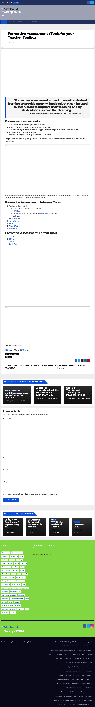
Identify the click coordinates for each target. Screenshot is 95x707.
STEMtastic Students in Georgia (57, 524)
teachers (18, 605)
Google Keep (13, 228)
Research (83, 683)
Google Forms (13, 244)
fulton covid (5, 574)
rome (27, 598)
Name (5, 458)
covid (21, 556)
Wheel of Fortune (14, 226)
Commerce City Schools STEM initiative (76, 662)
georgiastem (6, 584)
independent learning (21, 588)
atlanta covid (6, 553)
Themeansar (33, 642)
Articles (33, 22)
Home (11, 22)
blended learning (17, 553)
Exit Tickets (16, 211)
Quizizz (11, 241)
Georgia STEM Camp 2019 (66, 675)
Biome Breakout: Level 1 (56, 650)
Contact (22, 22)
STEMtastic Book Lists (86, 692)
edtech (17, 563)
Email (5, 470)
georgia (25, 574)
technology (5, 612)
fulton (22, 570)
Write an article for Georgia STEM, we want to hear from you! (75, 704)
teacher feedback (7, 605)
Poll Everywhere (14, 218)
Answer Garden (14, 221)
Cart (91, 658)
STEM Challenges (87, 687)
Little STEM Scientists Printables (62, 683)
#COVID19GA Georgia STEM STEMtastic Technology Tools (76, 642)
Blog (50, 654)
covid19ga (19, 560)
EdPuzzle (12, 239)
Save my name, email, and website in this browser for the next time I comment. (31, 494)
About (74, 646)
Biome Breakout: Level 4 (85, 650)
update (13, 612)
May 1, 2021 (33, 530)
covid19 (11, 560)
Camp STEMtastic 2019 (59, 654)
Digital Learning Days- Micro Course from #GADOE (17, 395)
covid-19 (4, 560)
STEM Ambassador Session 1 (73, 687)
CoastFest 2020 (79, 525)
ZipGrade (12, 236)
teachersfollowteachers (9, 609)
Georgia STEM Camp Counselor (83, 675)
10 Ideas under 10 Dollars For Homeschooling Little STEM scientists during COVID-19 (47, 390)
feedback (15, 567)
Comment (7, 419)
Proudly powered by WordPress (10, 642)
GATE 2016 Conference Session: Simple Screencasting (77, 671)
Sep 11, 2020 (56, 530)
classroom (5, 556)
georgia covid (20, 577)
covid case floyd (7, 563)
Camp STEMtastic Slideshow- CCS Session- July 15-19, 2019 (72, 658)
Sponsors (89, 683)
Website (6, 482)
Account (80, 646)
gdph (19, 574)
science (4, 602)
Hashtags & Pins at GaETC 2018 (65, 679)
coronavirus (14, 556)
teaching (20, 609)
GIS (24, 584)
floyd (22, 567)
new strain (5, 598)
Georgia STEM (16, 584)
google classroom (7, 588)
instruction (5, 591)
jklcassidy (21, 595)
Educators (89, 667)
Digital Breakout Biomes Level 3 (76, 667)
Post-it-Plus (44, 213)
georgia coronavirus (8, 577)
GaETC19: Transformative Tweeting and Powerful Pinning (75, 391)
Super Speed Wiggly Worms (61, 700)
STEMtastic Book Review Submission (66, 696)
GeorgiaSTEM (21, 401)
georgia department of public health (13, 581)
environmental (6, 567)
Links (77, 679)
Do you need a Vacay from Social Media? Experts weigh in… (12, 522)
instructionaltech (15, 591)
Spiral (11, 223)
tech (26, 609)
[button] (92, 22)
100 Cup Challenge (67, 646)
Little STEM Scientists (86, 679)
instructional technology (9, 595)
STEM (10, 602)
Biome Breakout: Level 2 (71, 650)
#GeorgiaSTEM (11, 13)
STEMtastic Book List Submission (69, 692)
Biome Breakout (88, 646)
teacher (17, 602)
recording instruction (17, 598)
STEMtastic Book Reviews (85, 696)
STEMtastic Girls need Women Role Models (35, 523)
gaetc (13, 574)
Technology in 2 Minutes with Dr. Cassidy (81, 700)
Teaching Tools (16, 390)
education (24, 563)
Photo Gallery (75, 683)
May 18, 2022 (10, 530)
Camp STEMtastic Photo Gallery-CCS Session (79, 654)
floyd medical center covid (10, 570)
